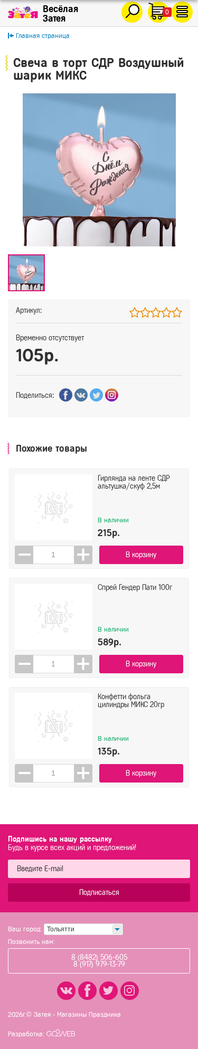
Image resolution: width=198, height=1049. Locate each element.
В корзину (141, 555)
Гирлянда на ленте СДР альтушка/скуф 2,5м (134, 482)
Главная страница (43, 35)
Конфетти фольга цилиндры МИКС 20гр (131, 701)
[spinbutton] (53, 555)
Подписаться (99, 893)
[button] (83, 555)
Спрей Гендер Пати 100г (135, 588)
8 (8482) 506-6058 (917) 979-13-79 (99, 960)
